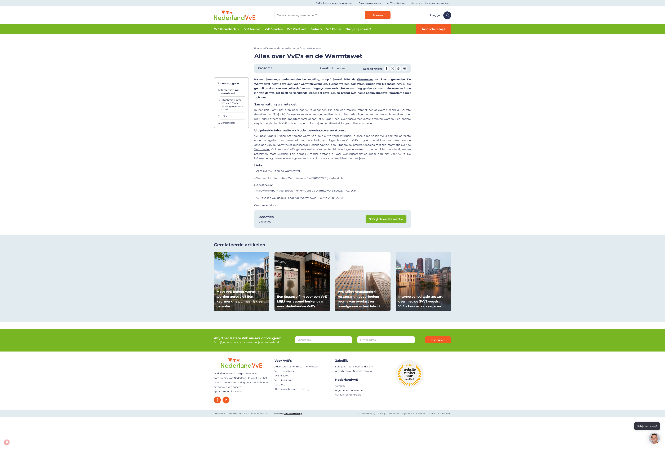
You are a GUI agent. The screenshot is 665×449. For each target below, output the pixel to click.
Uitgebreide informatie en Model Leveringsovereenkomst (231, 104)
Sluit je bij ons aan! (358, 29)
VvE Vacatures (296, 29)
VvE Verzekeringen (396, 3)
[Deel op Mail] (404, 68)
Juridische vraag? (433, 29)
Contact (340, 385)
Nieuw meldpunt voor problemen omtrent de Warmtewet (293, 190)
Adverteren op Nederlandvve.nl (354, 371)
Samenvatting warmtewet (229, 91)
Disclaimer (393, 413)
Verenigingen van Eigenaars (376, 84)
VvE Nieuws (252, 29)
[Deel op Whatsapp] (398, 68)
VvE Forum (333, 29)
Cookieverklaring (366, 413)
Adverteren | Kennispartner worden (430, 3)
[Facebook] (217, 400)
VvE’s (401, 84)
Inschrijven (438, 340)
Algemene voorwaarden (349, 390)
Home (257, 48)
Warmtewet (365, 79)
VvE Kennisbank (225, 29)
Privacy (381, 413)
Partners (316, 29)
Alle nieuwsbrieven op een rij (291, 389)
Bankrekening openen (370, 3)
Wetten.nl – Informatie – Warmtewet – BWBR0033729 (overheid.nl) (299, 178)
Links (223, 116)
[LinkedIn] (226, 400)
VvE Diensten (274, 29)
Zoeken (378, 15)
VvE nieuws (269, 48)
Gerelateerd (227, 122)
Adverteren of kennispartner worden (296, 366)
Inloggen (436, 15)
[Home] (234, 15)
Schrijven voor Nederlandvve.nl (354, 366)
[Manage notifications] (7, 442)
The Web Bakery (293, 413)
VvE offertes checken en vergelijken (334, 3)
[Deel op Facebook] (386, 68)
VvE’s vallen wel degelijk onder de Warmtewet (286, 197)
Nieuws (280, 48)
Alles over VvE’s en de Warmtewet (278, 170)
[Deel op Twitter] (392, 68)
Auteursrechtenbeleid (348, 394)
